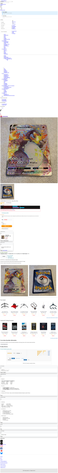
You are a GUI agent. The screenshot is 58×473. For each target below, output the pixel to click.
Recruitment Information (3, 462)
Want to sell (2, 28)
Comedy (5, 38)
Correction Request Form (4, 344)
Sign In (1, 5)
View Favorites (5, 250)
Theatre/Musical (6, 45)
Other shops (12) (5, 212)
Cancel (2, 240)
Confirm (4, 372)
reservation (2, 25)
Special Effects (6, 35)
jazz (4, 46)
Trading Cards (10, 256)
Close (1, 250)
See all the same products (54, 338)
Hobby (5, 55)
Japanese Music (6, 41)
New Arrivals (3, 23)
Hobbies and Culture (7, 39)
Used (13, 207)
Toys (4, 49)
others (5, 47)
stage (4, 36)
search (1, 3)
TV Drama (13, 33)
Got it (1, 395)
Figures (5, 56)
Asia (4, 48)
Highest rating (18, 358)
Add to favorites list (5, 228)
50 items (18, 353)
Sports (5, 37)
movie (13, 32)
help (1, 458)
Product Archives (2, 464)
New (9, 206)
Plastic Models (6, 57)
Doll (4, 51)
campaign (2, 22)
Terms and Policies (3, 465)
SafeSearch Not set (3, 4)
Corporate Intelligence (3, 461)
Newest (13, 358)
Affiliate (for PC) (2, 467)
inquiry (1, 459)
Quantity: (2, 369)
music (5, 34)
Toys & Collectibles (4, 31)
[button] (29, 9)
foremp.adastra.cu (3, 0)
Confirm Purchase (5, 240)
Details (13, 209)
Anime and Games (6, 44)
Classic (5, 43)
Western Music (6, 42)
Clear (28, 359)
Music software (4, 40)
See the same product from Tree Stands (52, 317)
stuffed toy (5, 50)
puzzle (5, 52)
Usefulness (22, 358)
